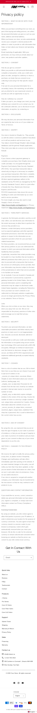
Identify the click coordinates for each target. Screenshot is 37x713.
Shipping (5, 625)
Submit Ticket (6, 621)
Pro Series (5, 601)
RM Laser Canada (15, 709)
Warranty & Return (8, 628)
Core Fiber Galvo (7, 608)
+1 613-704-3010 (10, 658)
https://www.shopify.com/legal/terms (14, 205)
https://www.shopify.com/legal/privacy (22, 208)
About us (5, 574)
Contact (4, 589)
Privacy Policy (6, 632)
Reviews (4, 578)
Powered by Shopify (25, 709)
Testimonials (6, 585)
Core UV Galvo (7, 605)
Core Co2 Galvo (7, 612)
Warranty (5, 645)
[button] (4, 7)
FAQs (3, 581)
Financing (5, 641)
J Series (4, 598)
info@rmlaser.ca (9, 654)
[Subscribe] (31, 557)
